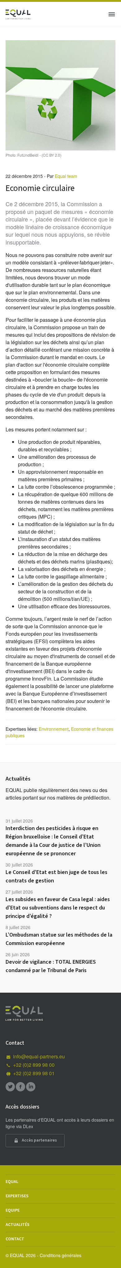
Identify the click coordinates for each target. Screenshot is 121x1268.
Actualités (17, 1225)
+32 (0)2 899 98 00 (34, 1064)
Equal (12, 1182)
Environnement (54, 729)
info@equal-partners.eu (39, 1056)
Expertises (17, 1196)
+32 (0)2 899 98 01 (34, 1073)
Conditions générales (60, 1255)
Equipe (13, 1210)
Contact (15, 1239)
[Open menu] (111, 14)
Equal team (66, 176)
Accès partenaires (39, 1140)
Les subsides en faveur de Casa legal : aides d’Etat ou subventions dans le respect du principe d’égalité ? (58, 907)
